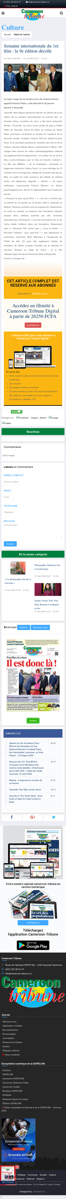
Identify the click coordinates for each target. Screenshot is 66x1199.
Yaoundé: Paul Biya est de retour (25, 789)
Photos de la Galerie (12, 1042)
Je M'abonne (33, 325)
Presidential (9, 1175)
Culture (52, 1175)
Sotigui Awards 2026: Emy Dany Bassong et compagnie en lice (47, 604)
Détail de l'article (22, 34)
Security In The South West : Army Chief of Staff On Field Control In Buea (26, 799)
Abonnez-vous (40, 627)
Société (43, 1175)
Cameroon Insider (11, 1087)
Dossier (6, 1046)
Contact (49, 1184)
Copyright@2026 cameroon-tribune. (19, 1184)
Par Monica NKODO (12, 58)
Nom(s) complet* (14, 475)
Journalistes (8, 1038)
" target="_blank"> (39, 418)
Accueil (7, 34)
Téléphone (10, 506)
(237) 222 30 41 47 (13, 2)
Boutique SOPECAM (12, 1091)
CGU (35, 1184)
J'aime (15, 412)
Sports (7, 1179)
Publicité (42, 1184)
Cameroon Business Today (15, 1082)
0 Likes (44, 58)
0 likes (26, 590)
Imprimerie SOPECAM (13, 1078)
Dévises (57, 1184)
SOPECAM (7, 1074)
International (18, 1179)
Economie (32, 1175)
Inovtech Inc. (39, 1191)
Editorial (30, 1179)
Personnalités (9, 1034)
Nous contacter (12, 6)
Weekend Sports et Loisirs (15, 1099)
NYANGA (6, 1095)
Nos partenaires (10, 1030)
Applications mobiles (12, 1025)
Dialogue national (10, 1050)
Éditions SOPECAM (11, 1103)
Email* (8, 491)
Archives (6, 1070)
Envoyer (10, 544)
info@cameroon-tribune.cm (38, 2)
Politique (21, 1175)
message (9, 521)
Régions (41, 1179)
